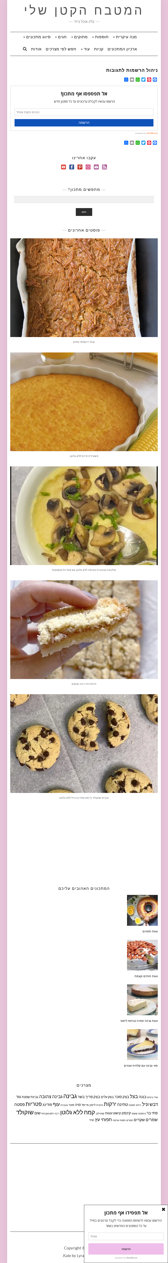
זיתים (138, 1105)
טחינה (122, 1104)
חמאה (132, 1105)
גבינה (70, 1095)
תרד (91, 1120)
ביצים (150, 1097)
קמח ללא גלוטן (77, 1112)
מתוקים (80, 37)
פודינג (47, 1104)
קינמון (126, 1113)
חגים (62, 37)
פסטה (19, 1104)
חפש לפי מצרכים (61, 49)
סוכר (71, 1105)
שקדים (139, 1119)
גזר (18, 1096)
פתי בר (152, 1112)
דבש (154, 1104)
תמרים (129, 1120)
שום (37, 1113)
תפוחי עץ (103, 1119)
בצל (134, 1096)
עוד (86, 49)
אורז (156, 1097)
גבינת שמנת (30, 1097)
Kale (67, 1255)
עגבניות (64, 1105)
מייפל (85, 1105)
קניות (98, 49)
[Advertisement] (84, 841)
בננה (142, 1096)
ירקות (110, 1104)
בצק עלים (107, 1097)
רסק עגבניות (47, 1113)
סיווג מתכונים (38, 37)
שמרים (152, 1119)
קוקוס (134, 1113)
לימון (92, 1105)
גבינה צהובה (50, 1096)
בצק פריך (92, 1097)
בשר (81, 1097)
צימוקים (142, 1113)
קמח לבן (100, 1113)
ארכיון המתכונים (122, 49)
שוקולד (25, 1112)
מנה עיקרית (126, 37)
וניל (145, 1104)
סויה (78, 1105)
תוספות (101, 37)
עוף (56, 1104)
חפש (84, 212)
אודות (36, 49)
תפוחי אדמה (119, 1120)
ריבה (57, 1113)
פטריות (34, 1104)
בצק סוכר (122, 1097)
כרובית (99, 1105)
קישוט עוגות (113, 1113)
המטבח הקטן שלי (84, 10)
